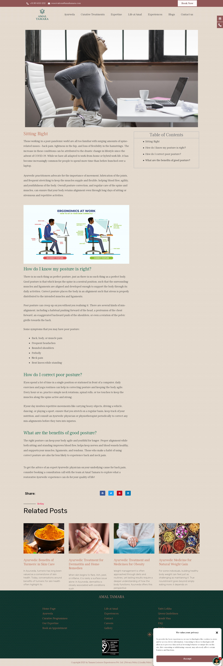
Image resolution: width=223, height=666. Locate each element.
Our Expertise (50, 623)
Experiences (155, 14)
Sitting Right (152, 141)
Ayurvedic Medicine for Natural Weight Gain (175, 562)
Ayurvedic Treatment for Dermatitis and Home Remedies (86, 564)
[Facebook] (149, 634)
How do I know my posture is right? (165, 147)
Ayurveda (69, 14)
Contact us (187, 14)
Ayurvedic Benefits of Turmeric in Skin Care (39, 562)
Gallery (108, 628)
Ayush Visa (164, 618)
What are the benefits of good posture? (167, 160)
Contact (108, 618)
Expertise (116, 14)
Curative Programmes (55, 618)
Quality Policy (145, 662)
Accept (187, 658)
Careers (108, 623)
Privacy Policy (131, 662)
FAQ (160, 623)
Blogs (171, 14)
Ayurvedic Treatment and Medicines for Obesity (132, 562)
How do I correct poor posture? (163, 154)
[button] (216, 632)
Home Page (49, 608)
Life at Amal (135, 14)
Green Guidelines (168, 613)
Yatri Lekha (165, 608)
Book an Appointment (54, 628)
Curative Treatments (93, 14)
